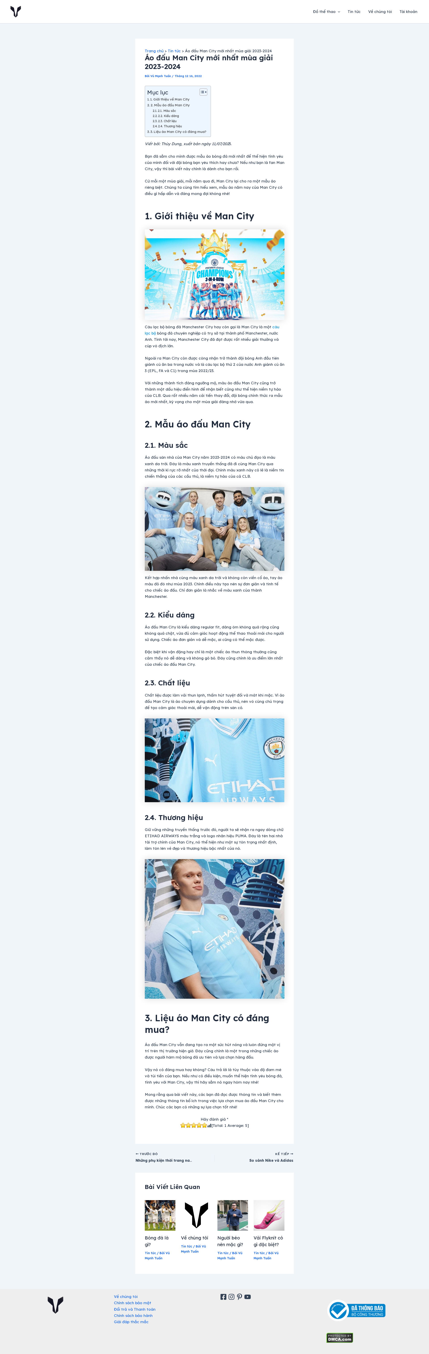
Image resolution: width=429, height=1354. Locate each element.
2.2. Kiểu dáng (168, 116)
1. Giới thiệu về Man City (169, 99)
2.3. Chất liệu (167, 121)
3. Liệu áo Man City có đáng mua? (178, 132)
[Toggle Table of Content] (201, 92)
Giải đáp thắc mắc (131, 1321)
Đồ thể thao (324, 11)
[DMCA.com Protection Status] (339, 1337)
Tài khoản (408, 11)
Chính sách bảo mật (132, 1302)
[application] (338, 11)
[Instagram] (232, 1296)
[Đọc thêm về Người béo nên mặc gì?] (232, 1215)
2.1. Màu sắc (167, 111)
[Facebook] (224, 1296)
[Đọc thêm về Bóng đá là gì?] (160, 1215)
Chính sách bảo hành (133, 1315)
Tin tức (354, 11)
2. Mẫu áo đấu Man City (170, 105)
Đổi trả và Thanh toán (135, 1309)
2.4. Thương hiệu (170, 126)
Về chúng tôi (380, 11)
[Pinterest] (240, 1296)
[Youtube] (248, 1296)
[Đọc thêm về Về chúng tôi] (196, 1215)
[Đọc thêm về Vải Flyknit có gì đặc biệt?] (269, 1215)
